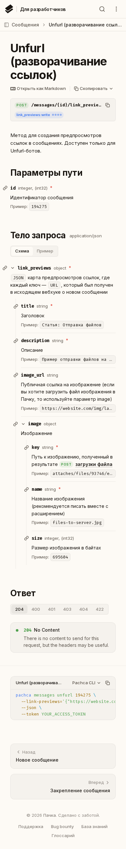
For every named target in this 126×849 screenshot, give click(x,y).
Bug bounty (62, 826)
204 (19, 609)
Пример (45, 250)
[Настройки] (116, 9)
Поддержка (30, 826)
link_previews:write (33, 115)
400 (35, 609)
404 (83, 609)
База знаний (94, 826)
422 (100, 609)
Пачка (49, 815)
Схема (22, 250)
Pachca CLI (83, 682)
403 (67, 609)
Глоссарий (63, 835)
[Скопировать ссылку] (5, 188)
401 (51, 609)
